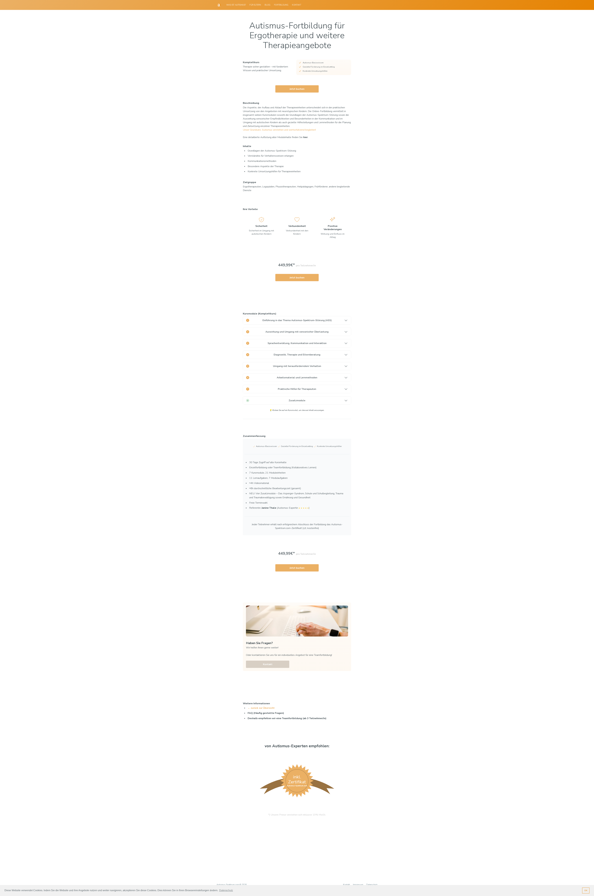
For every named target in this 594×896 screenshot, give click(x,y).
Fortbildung (281, 5)
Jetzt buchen (297, 89)
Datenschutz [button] (226, 890)
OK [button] (586, 890)
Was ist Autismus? (236, 5)
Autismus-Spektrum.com (228, 884)
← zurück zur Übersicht (261, 708)
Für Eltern (255, 5)
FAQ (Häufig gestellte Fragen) (266, 713)
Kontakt (296, 5)
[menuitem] (236, 5)
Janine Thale (269, 508)
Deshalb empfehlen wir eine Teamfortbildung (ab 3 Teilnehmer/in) (287, 718)
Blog (267, 5)
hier (305, 137)
